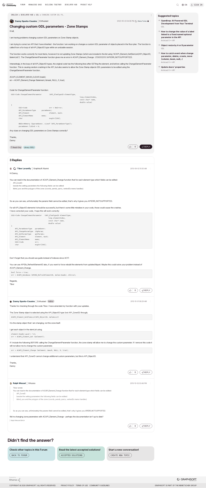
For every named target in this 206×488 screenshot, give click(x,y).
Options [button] (150, 15)
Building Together (53, 5)
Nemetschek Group (188, 485)
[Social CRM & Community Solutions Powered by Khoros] (14, 479)
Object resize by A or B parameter (177, 45)
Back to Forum (19, 455)
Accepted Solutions (71, 455)
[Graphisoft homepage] (187, 480)
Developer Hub (71, 5)
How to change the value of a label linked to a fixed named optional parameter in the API (177, 34)
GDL (162, 27)
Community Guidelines (99, 485)
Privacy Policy (67, 485)
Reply (147, 147)
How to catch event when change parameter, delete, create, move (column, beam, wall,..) (177, 56)
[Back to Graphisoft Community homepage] (10, 5)
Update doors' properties (173, 67)
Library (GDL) (29, 147)
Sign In (198, 4)
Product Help (86, 5)
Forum (22, 5)
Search (177, 5)
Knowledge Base (35, 5)
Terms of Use (82, 485)
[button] (130, 147)
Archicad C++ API (168, 40)
